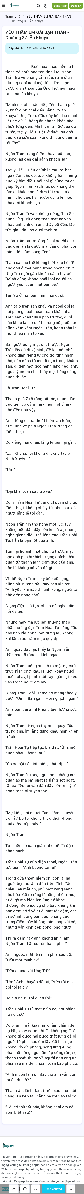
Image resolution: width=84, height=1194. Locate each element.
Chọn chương (53, 1189)
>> (70, 1189)
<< (35, 1189)
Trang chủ (12, 16)
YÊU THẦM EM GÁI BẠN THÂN (49, 16)
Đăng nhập (60, 5)
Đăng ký (76, 5)
